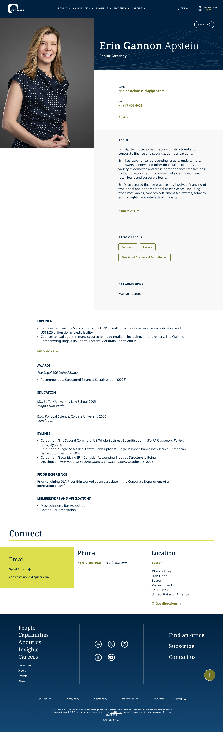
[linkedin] (98, 644)
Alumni (23, 681)
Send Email (17, 569)
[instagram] (124, 644)
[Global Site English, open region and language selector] (200, 8)
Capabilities (81, 8)
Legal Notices (116, 712)
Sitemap (178, 698)
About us (102, 8)
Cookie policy (100, 698)
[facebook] (98, 657)
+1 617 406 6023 (130, 105)
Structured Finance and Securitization (144, 257)
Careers (137, 8)
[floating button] (209, 675)
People (62, 8)
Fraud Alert (158, 698)
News (22, 670)
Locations (24, 665)
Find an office (186, 635)
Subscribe (181, 646)
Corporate (128, 247)
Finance (147, 247)
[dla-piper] (17, 8)
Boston (123, 117)
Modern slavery (130, 698)
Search (185, 8)
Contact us (182, 657)
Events (22, 676)
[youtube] (111, 657)
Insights (120, 8)
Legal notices (44, 698)
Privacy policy (72, 698)
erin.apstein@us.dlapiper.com (141, 91)
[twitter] (111, 644)
